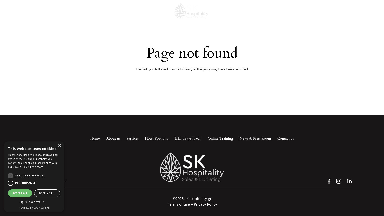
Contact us (285, 138)
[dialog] (34, 176)
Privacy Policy (205, 204)
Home (95, 138)
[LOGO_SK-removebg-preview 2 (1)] (192, 11)
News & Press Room (255, 138)
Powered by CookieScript (34, 207)
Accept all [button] (20, 193)
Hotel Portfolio (157, 138)
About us (113, 138)
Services (133, 138)
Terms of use (178, 204)
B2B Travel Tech (188, 138)
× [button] (59, 145)
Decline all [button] (47, 193)
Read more (36, 167)
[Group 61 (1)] (327, 181)
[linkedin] (349, 181)
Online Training (220, 138)
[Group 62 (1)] (338, 181)
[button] (34, 202)
